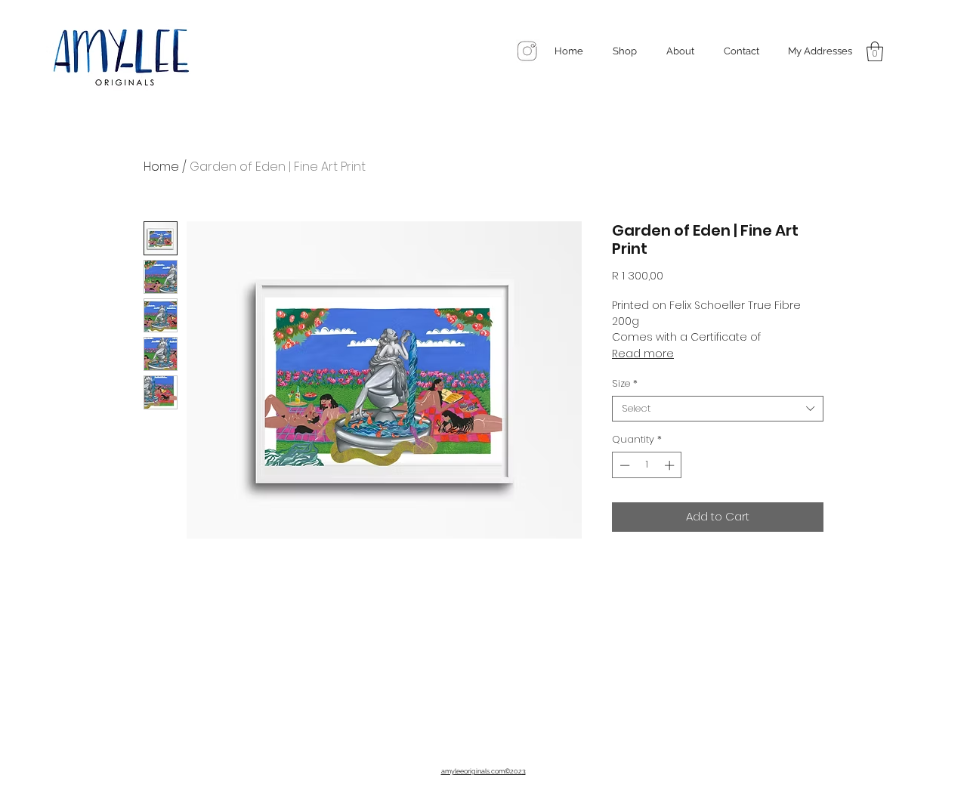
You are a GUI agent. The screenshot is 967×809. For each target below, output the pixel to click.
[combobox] (717, 408)
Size (625, 384)
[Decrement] (623, 465)
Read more (643, 353)
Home (161, 166)
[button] (875, 51)
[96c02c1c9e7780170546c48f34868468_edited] (527, 51)
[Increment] (671, 465)
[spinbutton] (647, 465)
